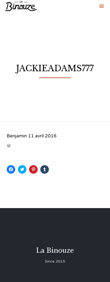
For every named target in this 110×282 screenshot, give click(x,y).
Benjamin (17, 136)
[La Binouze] (21, 6)
